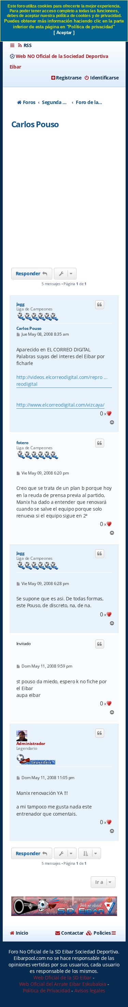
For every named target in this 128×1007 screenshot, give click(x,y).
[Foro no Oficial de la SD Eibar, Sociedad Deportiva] (64, 906)
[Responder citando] (99, 304)
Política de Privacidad (46, 990)
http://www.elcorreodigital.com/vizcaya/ (60, 405)
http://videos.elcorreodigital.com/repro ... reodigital (62, 380)
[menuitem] (24, 45)
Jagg (20, 304)
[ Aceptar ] (64, 32)
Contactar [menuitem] (72, 933)
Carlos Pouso (35, 124)
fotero (22, 442)
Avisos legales (89, 990)
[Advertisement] (64, 200)
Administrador (30, 743)
